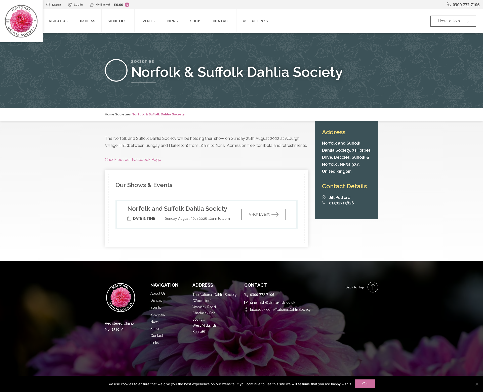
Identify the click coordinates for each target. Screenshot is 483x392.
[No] (476, 383)
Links (154, 343)
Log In (78, 4)
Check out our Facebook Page (133, 159)
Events (148, 21)
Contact (221, 21)
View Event (259, 214)
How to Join (449, 21)
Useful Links (255, 21)
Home (109, 114)
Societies (118, 21)
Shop (195, 21)
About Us (58, 21)
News (172, 21)
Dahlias (87, 21)
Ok (365, 383)
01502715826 (341, 203)
